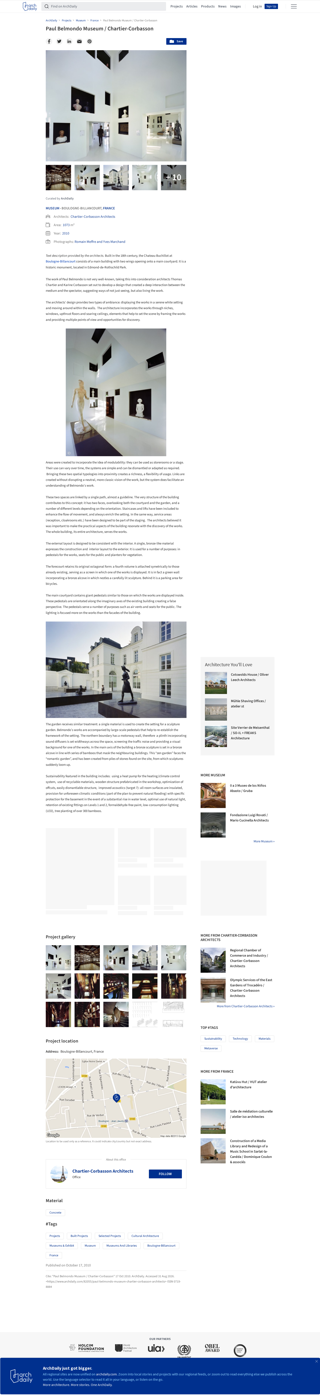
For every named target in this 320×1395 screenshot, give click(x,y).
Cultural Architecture (145, 1236)
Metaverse (211, 1048)
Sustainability (213, 1039)
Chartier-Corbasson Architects (93, 216)
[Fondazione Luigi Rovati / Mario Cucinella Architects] (213, 825)
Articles (191, 6)
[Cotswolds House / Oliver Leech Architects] (216, 683)
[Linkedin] (69, 41)
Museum (52, 208)
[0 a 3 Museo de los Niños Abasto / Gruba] (213, 795)
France (109, 208)
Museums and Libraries (121, 1246)
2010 (65, 233)
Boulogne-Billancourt (60, 261)
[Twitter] (59, 41)
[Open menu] (293, 6)
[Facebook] (49, 41)
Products (208, 6)
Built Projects (79, 1236)
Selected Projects (110, 1236)
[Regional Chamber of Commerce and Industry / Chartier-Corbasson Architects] (213, 960)
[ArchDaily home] (30, 6)
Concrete (55, 1212)
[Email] (79, 41)
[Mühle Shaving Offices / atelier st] (216, 709)
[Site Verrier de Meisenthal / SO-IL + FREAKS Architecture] (216, 736)
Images (235, 6)
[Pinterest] (89, 41)
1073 (66, 225)
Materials (265, 1039)
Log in (257, 6)
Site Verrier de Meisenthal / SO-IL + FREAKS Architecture (250, 733)
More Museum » (264, 841)
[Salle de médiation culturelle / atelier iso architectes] (213, 1121)
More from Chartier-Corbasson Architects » (245, 1006)
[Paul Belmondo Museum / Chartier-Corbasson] (58, 958)
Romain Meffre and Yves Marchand (100, 241)
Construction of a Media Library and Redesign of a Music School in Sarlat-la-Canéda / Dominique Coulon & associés (251, 1151)
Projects (176, 6)
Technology (240, 1039)
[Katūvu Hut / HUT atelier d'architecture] (213, 1091)
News (222, 6)
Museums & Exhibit (61, 1246)
